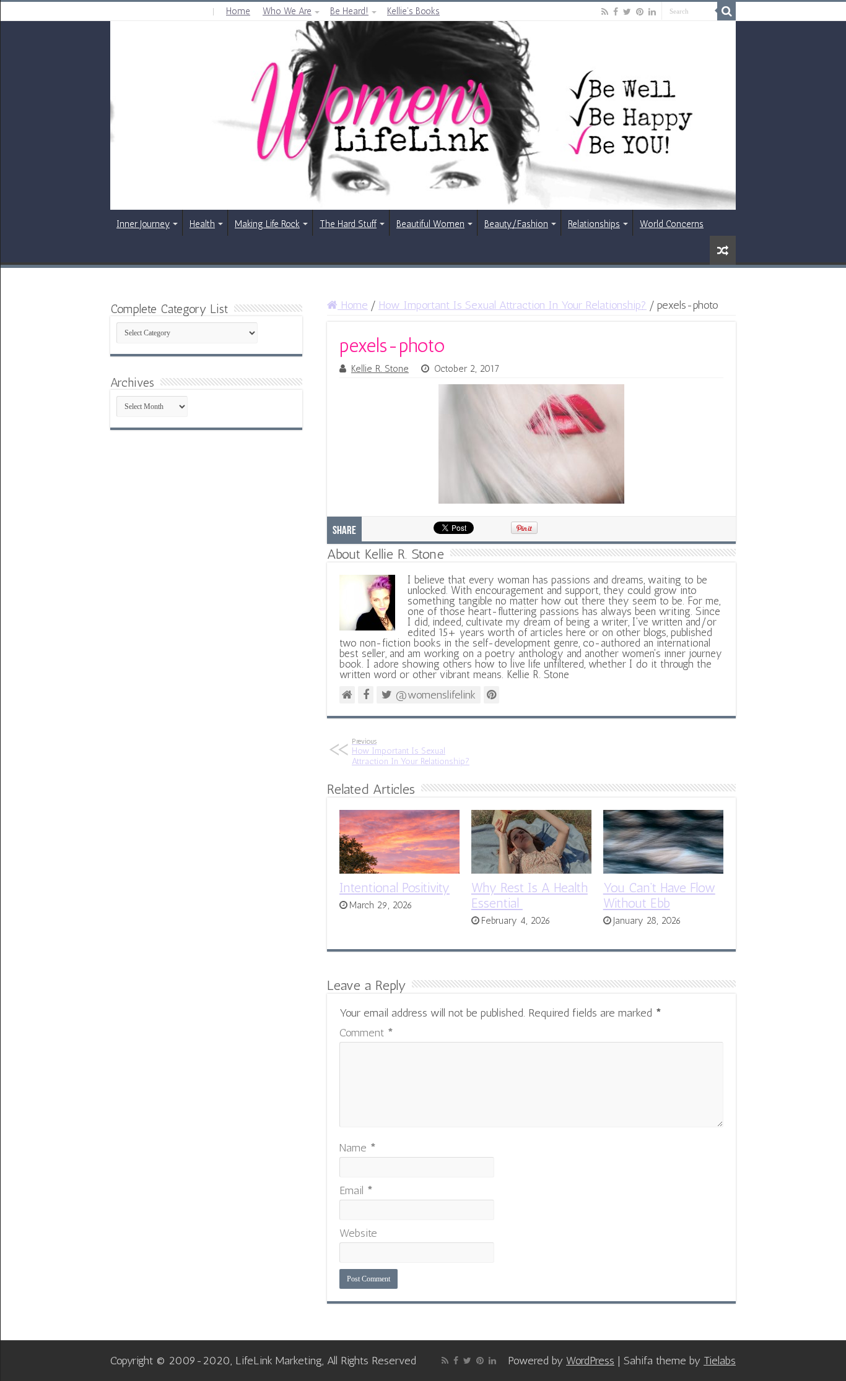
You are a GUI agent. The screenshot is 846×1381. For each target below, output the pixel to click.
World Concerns (672, 224)
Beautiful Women (430, 224)
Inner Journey (143, 224)
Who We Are (287, 11)
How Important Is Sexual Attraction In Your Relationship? (512, 305)
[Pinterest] (640, 11)
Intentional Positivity (394, 887)
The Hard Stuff (348, 224)
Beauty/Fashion (516, 224)
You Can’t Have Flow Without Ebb (659, 895)
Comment (366, 1032)
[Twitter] (627, 11)
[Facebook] (615, 11)
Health (202, 224)
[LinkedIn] (652, 11)
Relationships (594, 224)
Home (238, 11)
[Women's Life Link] (423, 115)
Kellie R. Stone (380, 368)
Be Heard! (349, 11)
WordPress (590, 1360)
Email (356, 1190)
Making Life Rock (267, 224)
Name (357, 1148)
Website (358, 1233)
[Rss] (604, 11)
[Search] (726, 11)
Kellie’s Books (413, 11)
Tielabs (720, 1360)
